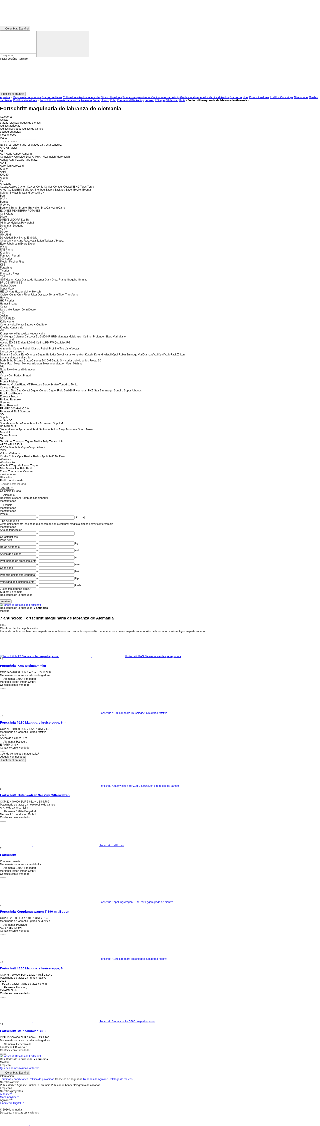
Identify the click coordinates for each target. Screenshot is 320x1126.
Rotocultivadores (259, 97)
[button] (160, 76)
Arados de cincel (210, 97)
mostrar (5, 601)
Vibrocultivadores (111, 97)
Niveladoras (301, 97)
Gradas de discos (52, 97)
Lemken (149, 100)
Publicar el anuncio (12, 760)
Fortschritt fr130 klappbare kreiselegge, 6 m (33, 722)
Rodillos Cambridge (281, 97)
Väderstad (172, 100)
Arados (224, 97)
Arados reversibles (89, 97)
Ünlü (182, 100)
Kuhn (113, 100)
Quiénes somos (9, 1068)
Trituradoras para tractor (136, 97)
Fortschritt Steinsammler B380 (23, 1031)
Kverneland (124, 100)
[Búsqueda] (62, 44)
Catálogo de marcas (120, 1079)
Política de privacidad (41, 1079)
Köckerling (137, 100)
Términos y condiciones (14, 1079)
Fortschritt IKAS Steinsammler (23, 665)
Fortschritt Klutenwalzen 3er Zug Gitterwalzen (35, 795)
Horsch (105, 100)
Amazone (86, 100)
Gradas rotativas (190, 97)
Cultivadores (70, 97)
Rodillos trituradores (25, 100)
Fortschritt (8, 855)
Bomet (96, 100)
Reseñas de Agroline (95, 1079)
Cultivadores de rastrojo (165, 97)
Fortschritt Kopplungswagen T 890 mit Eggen (34, 911)
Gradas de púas (239, 97)
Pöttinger (160, 100)
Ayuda (23, 1068)
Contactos (33, 1068)
